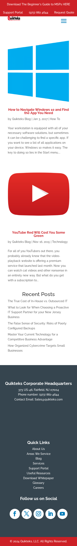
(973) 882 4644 (38, 12)
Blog (39, 458)
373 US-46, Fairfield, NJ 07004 (38, 389)
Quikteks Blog (21, 119)
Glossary (38, 482)
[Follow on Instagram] (38, 514)
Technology (60, 241)
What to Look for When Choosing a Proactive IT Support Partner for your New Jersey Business (38, 312)
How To (55, 119)
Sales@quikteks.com (49, 399)
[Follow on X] (27, 514)
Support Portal (13, 12)
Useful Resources (38, 473)
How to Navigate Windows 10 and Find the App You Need (38, 111)
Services (38, 463)
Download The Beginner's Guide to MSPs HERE (38, 4)
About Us (38, 449)
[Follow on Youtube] (62, 514)
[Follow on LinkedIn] (50, 514)
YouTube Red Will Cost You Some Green (38, 234)
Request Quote (64, 12)
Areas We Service (39, 453)
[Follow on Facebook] (15, 514)
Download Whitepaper (38, 478)
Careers (38, 487)
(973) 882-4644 (49, 394)
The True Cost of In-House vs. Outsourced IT (38, 301)
